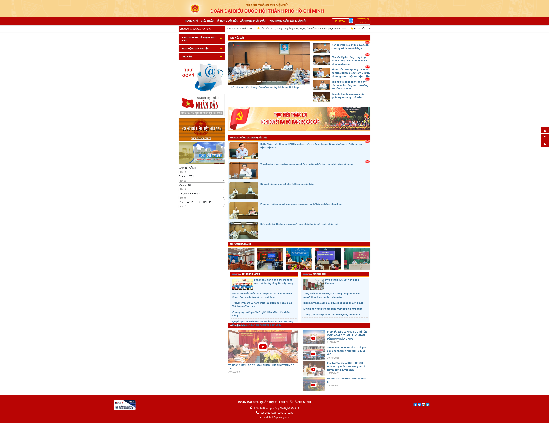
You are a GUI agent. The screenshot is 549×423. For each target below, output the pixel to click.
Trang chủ (191, 20)
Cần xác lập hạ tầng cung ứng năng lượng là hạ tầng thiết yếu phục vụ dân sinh (271, 28)
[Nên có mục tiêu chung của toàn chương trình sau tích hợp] (259, 81)
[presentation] (230, 259)
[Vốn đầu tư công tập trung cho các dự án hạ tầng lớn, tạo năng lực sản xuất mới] (274, 81)
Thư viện (187, 56)
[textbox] (202, 172)
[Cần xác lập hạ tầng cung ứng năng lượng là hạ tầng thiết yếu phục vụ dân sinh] (264, 81)
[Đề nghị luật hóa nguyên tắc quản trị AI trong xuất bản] (279, 81)
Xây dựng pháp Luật (253, 20)
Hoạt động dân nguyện (195, 48)
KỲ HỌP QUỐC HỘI (226, 20)
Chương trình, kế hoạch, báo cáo (198, 39)
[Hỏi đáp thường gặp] (545, 137)
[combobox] (202, 172)
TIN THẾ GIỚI (319, 274)
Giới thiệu (207, 20)
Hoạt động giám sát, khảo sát (287, 20)
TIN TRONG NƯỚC (251, 274)
